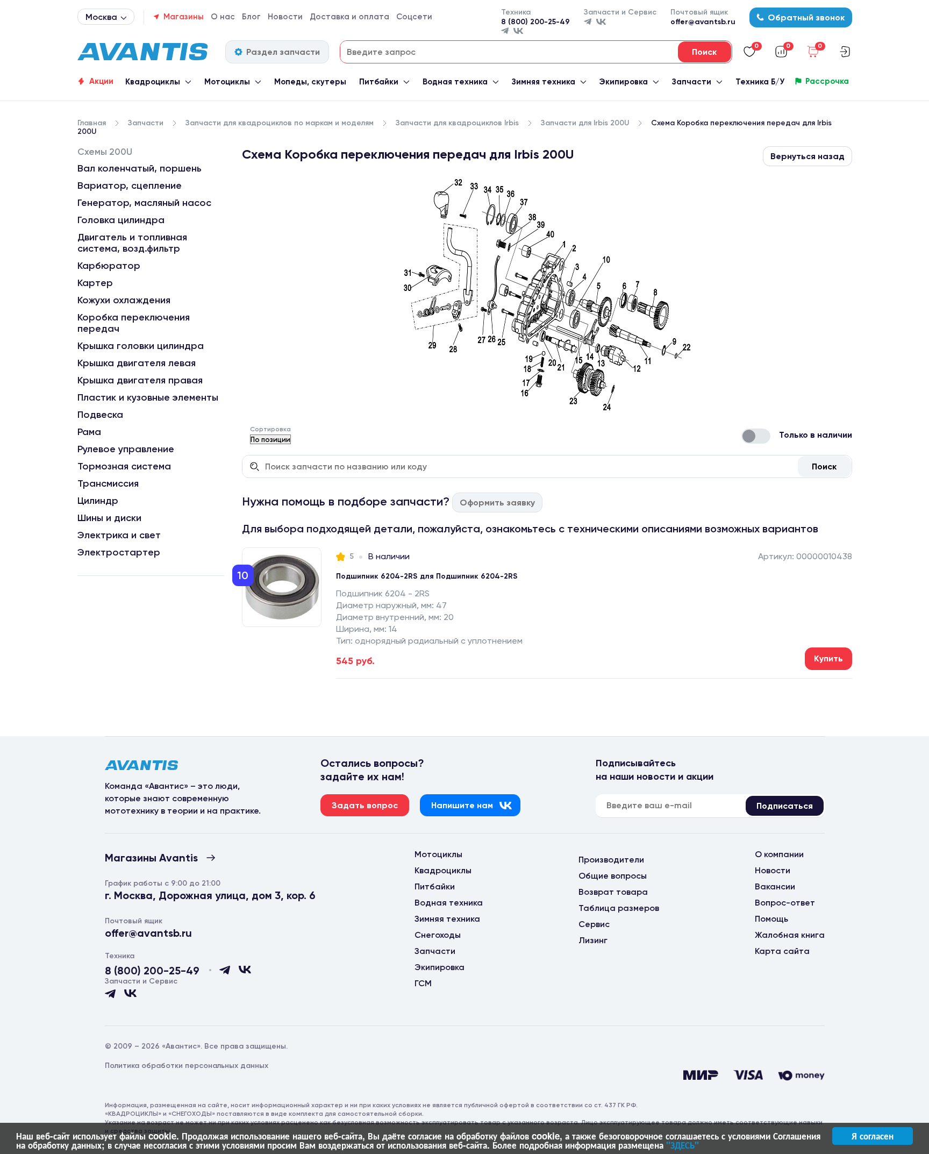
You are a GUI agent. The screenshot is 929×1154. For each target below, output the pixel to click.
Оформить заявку (497, 502)
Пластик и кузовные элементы (147, 397)
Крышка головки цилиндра (140, 346)
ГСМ (423, 983)
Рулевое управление (125, 449)
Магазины (183, 17)
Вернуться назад (807, 156)
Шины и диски (109, 518)
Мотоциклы (227, 82)
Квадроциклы (152, 82)
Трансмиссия (108, 483)
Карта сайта (782, 951)
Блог (251, 17)
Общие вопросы (612, 876)
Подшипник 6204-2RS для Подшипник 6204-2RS (427, 576)
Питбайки (378, 82)
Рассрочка (827, 81)
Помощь (771, 919)
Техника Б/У (759, 82)
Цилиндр (97, 501)
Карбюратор (108, 266)
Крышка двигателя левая (136, 363)
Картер (95, 283)
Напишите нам (462, 805)
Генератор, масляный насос (144, 203)
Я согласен (873, 1135)
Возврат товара (613, 892)
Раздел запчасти (283, 52)
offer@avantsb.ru (702, 21)
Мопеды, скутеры (310, 82)
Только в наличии (815, 435)
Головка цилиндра (121, 220)
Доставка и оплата (349, 17)
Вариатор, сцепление (129, 185)
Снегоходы (438, 935)
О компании (779, 854)
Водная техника (455, 82)
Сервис (594, 924)
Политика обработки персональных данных (186, 1065)
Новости (285, 17)
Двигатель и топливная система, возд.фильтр (132, 242)
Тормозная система (124, 466)
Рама (89, 432)
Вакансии (775, 886)
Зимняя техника (543, 82)
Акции (101, 81)
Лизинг (593, 940)
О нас (223, 17)
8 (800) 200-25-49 (535, 21)
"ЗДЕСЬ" (682, 1144)
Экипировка (623, 82)
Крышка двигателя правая (140, 380)
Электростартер (118, 552)
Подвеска (100, 415)
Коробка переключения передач (133, 322)
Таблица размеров (618, 908)
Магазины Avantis (151, 857)
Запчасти (691, 82)
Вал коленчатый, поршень (139, 168)
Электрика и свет (119, 535)
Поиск (824, 466)
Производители (611, 859)
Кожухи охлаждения (123, 300)
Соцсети (414, 17)
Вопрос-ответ (785, 902)
